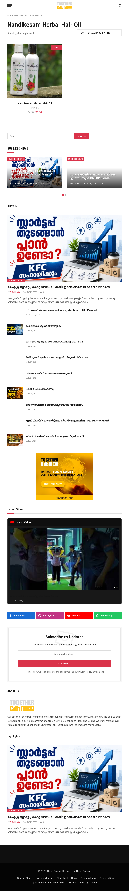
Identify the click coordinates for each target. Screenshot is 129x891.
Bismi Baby (15, 184)
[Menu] (9, 5)
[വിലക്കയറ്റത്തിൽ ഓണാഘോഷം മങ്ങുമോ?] (15, 377)
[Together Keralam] (64, 5)
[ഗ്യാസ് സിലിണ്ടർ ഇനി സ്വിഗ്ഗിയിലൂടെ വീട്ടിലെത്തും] (15, 408)
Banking (84, 882)
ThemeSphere (83, 871)
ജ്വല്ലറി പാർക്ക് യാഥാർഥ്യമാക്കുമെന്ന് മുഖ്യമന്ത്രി (55, 436)
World (95, 882)
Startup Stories (25, 878)
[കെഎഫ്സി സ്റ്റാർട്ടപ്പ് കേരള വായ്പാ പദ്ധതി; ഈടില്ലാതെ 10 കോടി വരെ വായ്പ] (64, 249)
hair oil (35, 108)
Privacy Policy (85, 672)
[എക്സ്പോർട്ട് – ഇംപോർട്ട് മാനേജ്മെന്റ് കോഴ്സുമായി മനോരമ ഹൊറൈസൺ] (15, 424)
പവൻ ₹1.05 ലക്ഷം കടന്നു (40, 389)
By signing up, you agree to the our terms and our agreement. (66, 672)
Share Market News (67, 878)
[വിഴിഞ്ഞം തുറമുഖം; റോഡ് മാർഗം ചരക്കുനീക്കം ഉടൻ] (15, 345)
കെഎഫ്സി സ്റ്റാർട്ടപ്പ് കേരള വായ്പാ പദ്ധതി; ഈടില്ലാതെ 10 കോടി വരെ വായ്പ (32, 174)
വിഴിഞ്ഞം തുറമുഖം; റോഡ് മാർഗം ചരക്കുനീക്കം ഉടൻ (54, 341)
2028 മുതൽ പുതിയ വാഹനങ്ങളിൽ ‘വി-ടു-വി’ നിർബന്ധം (57, 357)
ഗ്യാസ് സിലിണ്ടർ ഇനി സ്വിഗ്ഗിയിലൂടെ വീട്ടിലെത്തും (54, 404)
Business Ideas (88, 878)
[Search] (120, 5)
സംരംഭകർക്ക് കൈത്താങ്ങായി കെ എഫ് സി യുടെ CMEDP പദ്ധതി (92, 176)
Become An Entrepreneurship (50, 882)
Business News (16, 159)
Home (10, 15)
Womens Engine (45, 878)
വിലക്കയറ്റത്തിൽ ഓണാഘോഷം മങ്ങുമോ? (49, 373)
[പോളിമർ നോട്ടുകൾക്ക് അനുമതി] (15, 329)
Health (72, 882)
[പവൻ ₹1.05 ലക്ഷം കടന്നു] (15, 393)
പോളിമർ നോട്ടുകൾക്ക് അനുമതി (43, 326)
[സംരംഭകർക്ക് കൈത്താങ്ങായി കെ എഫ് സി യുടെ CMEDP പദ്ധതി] (94, 172)
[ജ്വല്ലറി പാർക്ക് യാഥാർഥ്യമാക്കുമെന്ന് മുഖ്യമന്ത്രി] (15, 440)
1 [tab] (62, 195)
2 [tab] (66, 195)
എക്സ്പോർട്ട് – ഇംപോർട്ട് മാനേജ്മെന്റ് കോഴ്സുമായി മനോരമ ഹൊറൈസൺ (67, 420)
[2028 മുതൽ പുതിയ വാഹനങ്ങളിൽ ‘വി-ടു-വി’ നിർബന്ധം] (15, 361)
